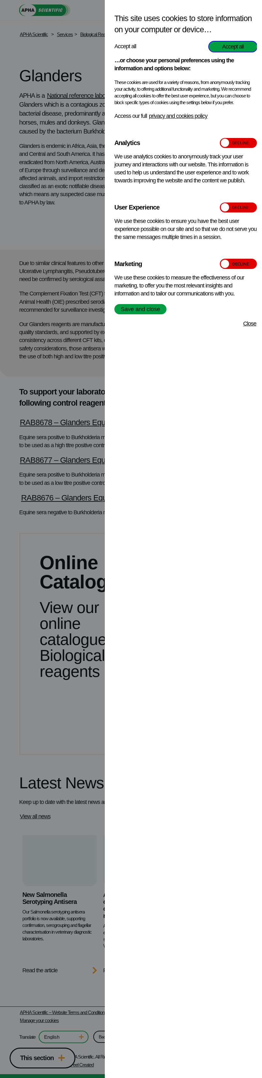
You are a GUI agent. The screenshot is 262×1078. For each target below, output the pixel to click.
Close (249, 323)
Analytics (127, 142)
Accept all (233, 46)
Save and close (140, 309)
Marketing (128, 263)
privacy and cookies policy (178, 116)
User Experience (136, 207)
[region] (185, 540)
